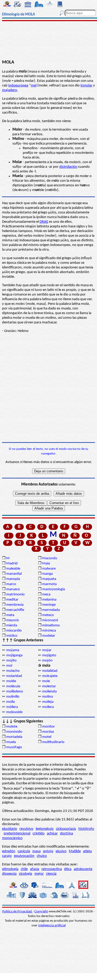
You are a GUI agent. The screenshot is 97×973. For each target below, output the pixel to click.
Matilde (75, 851)
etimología (10, 869)
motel (46, 737)
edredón (8, 851)
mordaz (48, 732)
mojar (46, 650)
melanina (49, 600)
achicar (52, 833)
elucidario (9, 829)
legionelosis (45, 829)
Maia (46, 563)
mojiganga (14, 655)
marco (11, 584)
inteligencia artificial (52, 925)
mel (33, 85)
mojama (12, 650)
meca (46, 594)
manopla (13, 579)
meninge (49, 605)
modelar (48, 636)
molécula (13, 686)
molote (11, 727)
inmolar (86, 85)
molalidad (49, 671)
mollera (48, 707)
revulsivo (26, 829)
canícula (24, 851)
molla (10, 702)
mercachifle (15, 610)
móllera (12, 707)
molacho (13, 671)
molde (11, 681)
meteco (48, 615)
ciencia (51, 874)
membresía (15, 605)
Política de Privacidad (17, 911)
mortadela (14, 737)
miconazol (50, 620)
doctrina (66, 833)
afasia (34, 869)
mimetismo (51, 625)
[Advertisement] (48, 40)
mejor (39, 874)
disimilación (68, 167)
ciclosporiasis (66, 829)
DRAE (44, 222)
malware (49, 569)
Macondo (49, 558)
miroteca (49, 631)
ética (67, 869)
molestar (49, 686)
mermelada (51, 610)
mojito (11, 661)
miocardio (14, 631)
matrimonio (15, 594)
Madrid (12, 563)
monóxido (14, 732)
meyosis (12, 620)
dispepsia (9, 874)
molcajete (49, 676)
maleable (13, 569)
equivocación (24, 856)
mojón (47, 661)
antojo (48, 851)
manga (47, 574)
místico (11, 636)
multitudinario (53, 742)
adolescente (83, 869)
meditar (12, 600)
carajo (7, 856)
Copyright (41, 911)
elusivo (61, 851)
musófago (14, 747)
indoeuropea (18, 85)
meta (10, 615)
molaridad (14, 676)
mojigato (49, 655)
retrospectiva (51, 869)
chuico (42, 856)
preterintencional (17, 833)
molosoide (14, 712)
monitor (48, 727)
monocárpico (12, 838)
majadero (9, 90)
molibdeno (14, 691)
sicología (25, 874)
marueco (13, 589)
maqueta (49, 579)
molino (47, 697)
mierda (11, 625)
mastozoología (53, 589)
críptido (38, 833)
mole (46, 681)
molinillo (12, 697)
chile (24, 869)
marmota (49, 584)
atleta (87, 851)
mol (9, 666)
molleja (48, 702)
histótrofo (86, 829)
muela (11, 742)
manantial (14, 574)
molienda (49, 691)
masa (36, 851)
